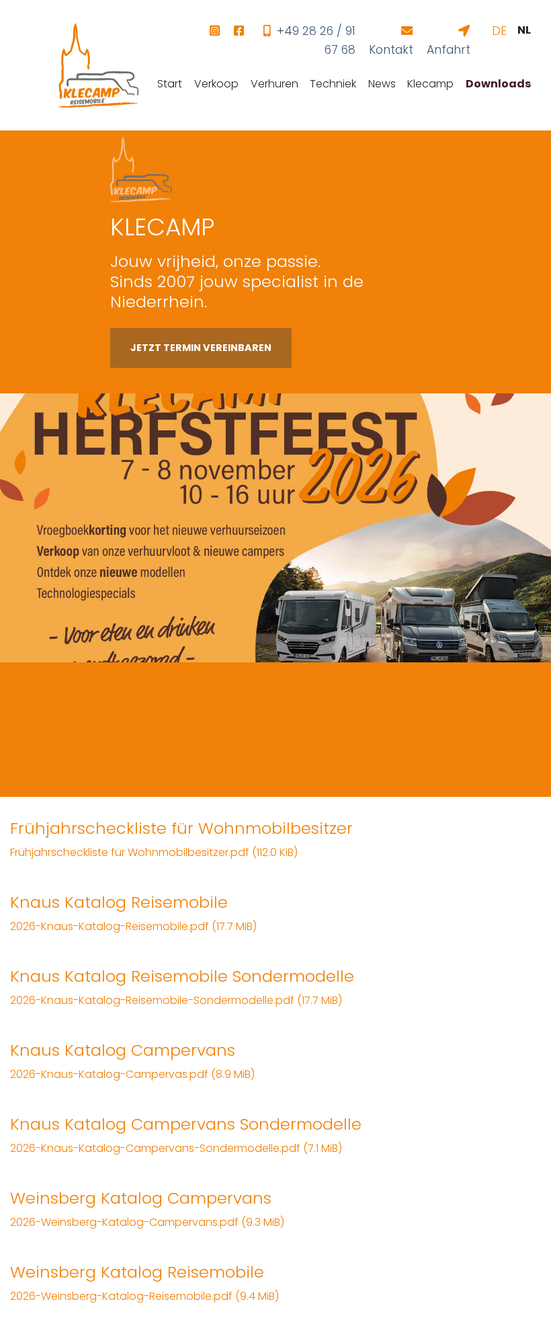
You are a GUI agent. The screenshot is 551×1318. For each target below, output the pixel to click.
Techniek (333, 83)
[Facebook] (238, 31)
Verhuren (274, 83)
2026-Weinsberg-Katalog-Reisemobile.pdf (144, 1296)
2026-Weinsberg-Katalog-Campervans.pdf (147, 1222)
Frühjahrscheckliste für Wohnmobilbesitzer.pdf (154, 852)
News (382, 83)
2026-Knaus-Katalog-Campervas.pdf (132, 1074)
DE (499, 31)
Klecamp (430, 83)
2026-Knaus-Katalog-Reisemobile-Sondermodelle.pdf (176, 1000)
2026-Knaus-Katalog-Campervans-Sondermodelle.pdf (176, 1148)
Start (169, 83)
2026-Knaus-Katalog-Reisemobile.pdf (133, 926)
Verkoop (216, 83)
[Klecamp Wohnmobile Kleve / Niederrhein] (98, 65)
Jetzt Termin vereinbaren (200, 347)
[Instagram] (214, 31)
